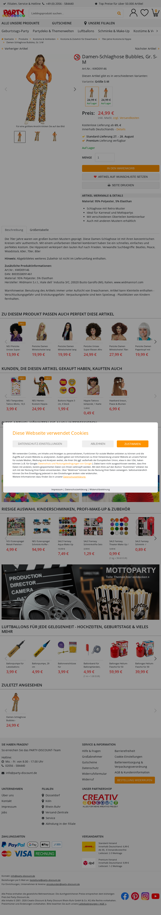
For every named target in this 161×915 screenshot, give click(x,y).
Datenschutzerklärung (76, 489)
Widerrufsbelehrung (100, 489)
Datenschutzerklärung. (74, 476)
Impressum (57, 489)
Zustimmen (132, 444)
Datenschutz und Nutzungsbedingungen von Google (65, 463)
